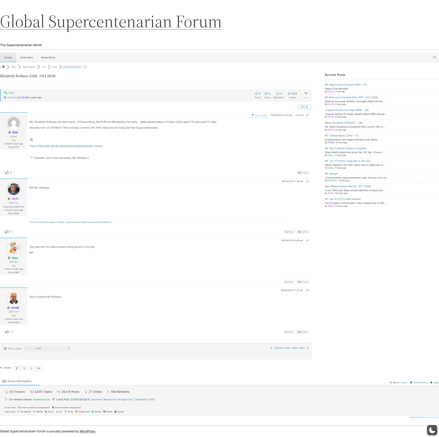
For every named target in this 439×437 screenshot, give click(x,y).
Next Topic (299, 347)
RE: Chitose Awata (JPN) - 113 (342, 135)
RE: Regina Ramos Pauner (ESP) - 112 (346, 84)
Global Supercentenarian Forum (111, 21)
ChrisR (25, 97)
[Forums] (3, 67)
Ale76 (15, 198)
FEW (15, 132)
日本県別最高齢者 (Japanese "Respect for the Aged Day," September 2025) (112, 399)
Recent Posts (48, 57)
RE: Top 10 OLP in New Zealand (343, 198)
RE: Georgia (331, 173)
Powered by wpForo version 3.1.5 (424, 417)
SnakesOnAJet (41, 399)
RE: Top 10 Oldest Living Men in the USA (347, 160)
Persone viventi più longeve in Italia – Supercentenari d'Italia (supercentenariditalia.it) (70, 222)
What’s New (26, 57)
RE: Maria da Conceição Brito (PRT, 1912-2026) (351, 97)
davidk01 (332, 180)
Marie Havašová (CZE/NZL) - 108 (343, 122)
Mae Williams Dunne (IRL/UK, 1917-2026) (348, 186)
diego (15, 257)
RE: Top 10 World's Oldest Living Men (346, 148)
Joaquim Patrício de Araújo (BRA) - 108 (347, 110)
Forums (8, 57)
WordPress (87, 431)
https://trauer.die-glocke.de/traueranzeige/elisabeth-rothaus (66, 146)
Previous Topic (282, 347)
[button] (432, 430)
